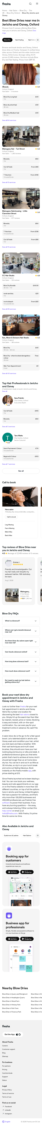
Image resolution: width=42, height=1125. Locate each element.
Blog (3, 1053)
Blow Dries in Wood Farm (10, 1001)
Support (5, 1077)
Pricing (4, 1069)
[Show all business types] (38, 835)
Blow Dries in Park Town (10, 1008)
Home (4, 10)
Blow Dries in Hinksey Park (11, 1005)
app (29, 771)
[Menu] (37, 4)
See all (21, 471)
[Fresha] (6, 3)
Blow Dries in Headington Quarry (13, 997)
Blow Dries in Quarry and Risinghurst (14, 994)
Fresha (23, 706)
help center (7, 811)
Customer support (8, 1049)
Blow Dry (23, 10)
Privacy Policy (7, 1090)
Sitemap (5, 1056)
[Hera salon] (20, 512)
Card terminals (7, 1073)
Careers (5, 1046)
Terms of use (6, 1097)
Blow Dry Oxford (13, 13)
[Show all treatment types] (38, 40)
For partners (6, 1066)
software (6, 803)
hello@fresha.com (10, 813)
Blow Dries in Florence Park (11, 1012)
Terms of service (8, 1093)
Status (4, 1080)
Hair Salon (13, 10)
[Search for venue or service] (30, 3)
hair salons (24, 714)
